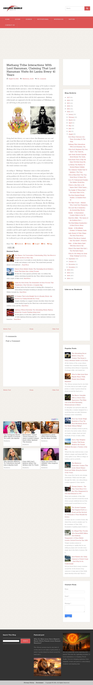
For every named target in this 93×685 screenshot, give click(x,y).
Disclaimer (40, 683)
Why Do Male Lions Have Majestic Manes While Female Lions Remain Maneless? (47, 641)
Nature (72, 19)
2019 (68, 103)
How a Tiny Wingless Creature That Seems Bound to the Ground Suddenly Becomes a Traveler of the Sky (76, 444)
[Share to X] (12, 248)
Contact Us (10, 25)
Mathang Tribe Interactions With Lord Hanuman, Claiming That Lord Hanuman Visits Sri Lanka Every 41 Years (31, 70)
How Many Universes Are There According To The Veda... (76, 139)
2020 (68, 106)
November (72, 264)
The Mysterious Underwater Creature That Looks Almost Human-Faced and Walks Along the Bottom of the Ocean (76, 467)
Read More (25, 265)
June (70, 128)
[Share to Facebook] (13, 248)
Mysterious (58, 19)
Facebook (20, 244)
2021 (68, 109)
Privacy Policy (29, 683)
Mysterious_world (28, 79)
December (72, 267)
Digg (50, 244)
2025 (68, 275)
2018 (68, 100)
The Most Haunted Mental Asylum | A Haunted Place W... (77, 197)
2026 (68, 278)
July (70, 131)
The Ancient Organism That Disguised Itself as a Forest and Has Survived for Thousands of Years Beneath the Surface (76, 512)
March (71, 120)
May (70, 126)
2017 (68, 97)
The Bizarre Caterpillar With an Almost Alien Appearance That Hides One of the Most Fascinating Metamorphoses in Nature (75, 400)
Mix (44, 244)
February (72, 117)
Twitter (28, 244)
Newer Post (7, 329)
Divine (17, 19)
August (71, 134)
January (71, 114)
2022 (68, 111)
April (70, 123)
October (71, 261)
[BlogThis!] (10, 248)
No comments (41, 79)
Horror (29, 19)
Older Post (55, 329)
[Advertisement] (46, 44)
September (72, 259)
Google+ (37, 244)
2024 (68, 273)
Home (7, 19)
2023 (68, 270)
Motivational (42, 19)
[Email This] (8, 248)
